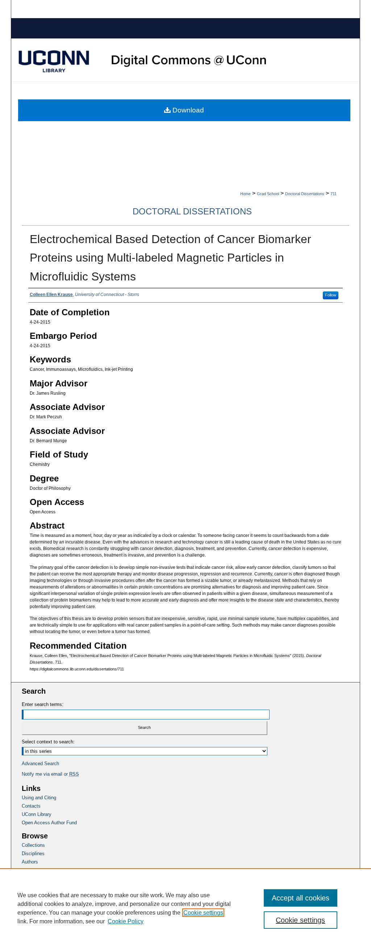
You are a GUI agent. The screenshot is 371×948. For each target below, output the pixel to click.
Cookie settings (203, 913)
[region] (185, 908)
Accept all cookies (300, 898)
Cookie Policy (125, 921)
